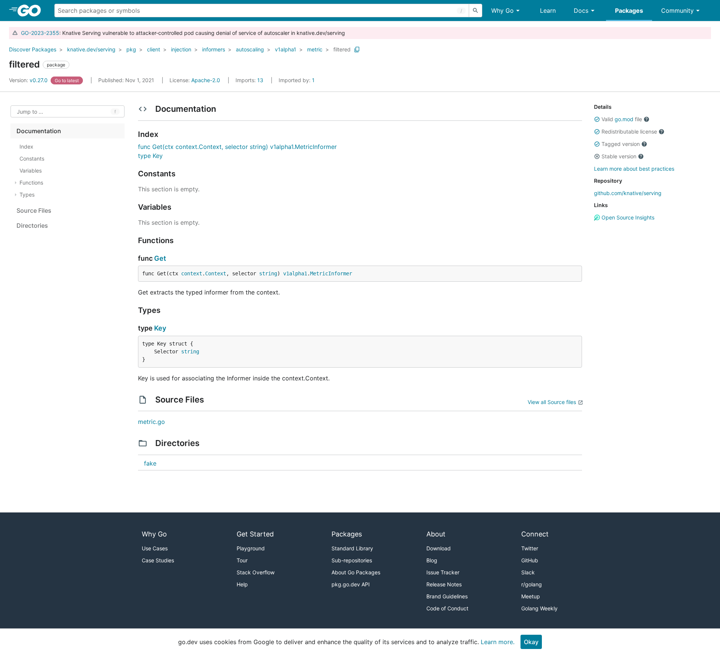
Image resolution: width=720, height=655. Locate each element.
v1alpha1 (285, 49)
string (268, 273)
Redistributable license (629, 131)
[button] (597, 119)
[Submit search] (475, 10)
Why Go (502, 10)
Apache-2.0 (205, 80)
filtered (342, 49)
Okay (531, 642)
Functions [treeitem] (31, 182)
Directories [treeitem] (32, 225)
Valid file (622, 119)
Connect (535, 534)
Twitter (529, 548)
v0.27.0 (29, 80)
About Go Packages (356, 572)
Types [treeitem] (27, 194)
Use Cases (155, 548)
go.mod (624, 119)
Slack (528, 572)
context (191, 273)
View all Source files (552, 402)
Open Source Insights (627, 217)
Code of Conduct (447, 608)
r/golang (531, 584)
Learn (548, 10)
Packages (629, 10)
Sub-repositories (352, 560)
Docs (581, 10)
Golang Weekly (539, 608)
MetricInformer (331, 273)
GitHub (529, 560)
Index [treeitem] (26, 146)
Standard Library (352, 548)
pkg (131, 49)
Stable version (619, 156)
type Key (150, 155)
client (153, 49)
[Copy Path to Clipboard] (357, 49)
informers (213, 49)
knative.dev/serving (91, 49)
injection (181, 49)
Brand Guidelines (447, 596)
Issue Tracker (442, 572)
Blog (431, 560)
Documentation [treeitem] (38, 131)
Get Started (255, 534)
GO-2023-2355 (40, 33)
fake (150, 463)
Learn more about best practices (634, 168)
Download (438, 548)
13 (250, 80)
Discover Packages (32, 49)
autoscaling (250, 49)
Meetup (530, 596)
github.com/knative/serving (628, 193)
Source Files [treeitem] (33, 210)
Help (242, 584)
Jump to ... (30, 111)
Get (160, 258)
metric (314, 49)
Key (160, 328)
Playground (251, 548)
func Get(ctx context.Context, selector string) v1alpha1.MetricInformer (237, 146)
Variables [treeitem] (31, 170)
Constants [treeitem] (32, 158)
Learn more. (497, 642)
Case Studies (158, 560)
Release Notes (444, 584)
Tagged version (620, 144)
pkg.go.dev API (351, 584)
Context (215, 273)
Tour (242, 560)
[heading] (31, 11)
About (436, 534)
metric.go (151, 421)
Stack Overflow (255, 572)
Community (677, 10)
